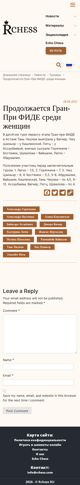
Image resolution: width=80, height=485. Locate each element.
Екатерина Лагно (17, 231)
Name (8, 360)
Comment (11, 311)
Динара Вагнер (52, 224)
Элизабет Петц (16, 254)
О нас (40, 454)
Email (8, 375)
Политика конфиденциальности (40, 440)
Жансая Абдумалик (51, 231)
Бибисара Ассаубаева (20, 224)
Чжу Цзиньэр (42, 247)
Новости (52, 16)
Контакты (40, 449)
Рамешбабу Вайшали (54, 239)
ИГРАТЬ (56, 50)
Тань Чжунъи (15, 247)
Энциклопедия (57, 35)
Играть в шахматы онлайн (40, 445)
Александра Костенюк (20, 216)
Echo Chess (54, 43)
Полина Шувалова (18, 239)
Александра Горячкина (21, 209)
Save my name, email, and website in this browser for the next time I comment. (39, 398)
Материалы (55, 25)
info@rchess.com (40, 472)
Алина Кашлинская (57, 216)
